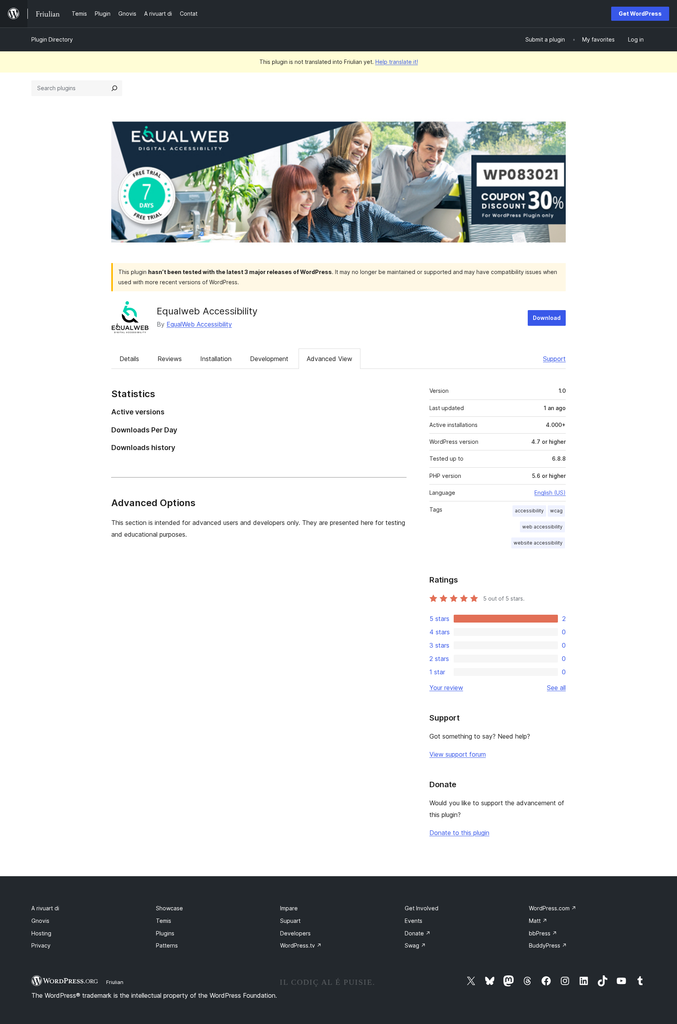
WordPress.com (552, 908)
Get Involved (421, 908)
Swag (415, 945)
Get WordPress (640, 13)
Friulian (114, 982)
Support (554, 359)
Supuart (290, 920)
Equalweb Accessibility (207, 311)
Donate (418, 933)
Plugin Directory (52, 39)
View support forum (457, 754)
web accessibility (542, 527)
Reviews (169, 359)
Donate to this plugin (459, 833)
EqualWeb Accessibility (199, 324)
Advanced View (329, 359)
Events (413, 920)
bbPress (543, 933)
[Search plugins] (114, 88)
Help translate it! (396, 61)
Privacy (41, 945)
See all (556, 688)
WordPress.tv (301, 945)
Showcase (169, 908)
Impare (289, 908)
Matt (538, 920)
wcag (556, 511)
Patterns (167, 945)
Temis (163, 920)
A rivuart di (45, 908)
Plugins (165, 933)
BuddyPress (548, 945)
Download (547, 317)
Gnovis (40, 920)
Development (269, 359)
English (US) (550, 492)
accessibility (529, 511)
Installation (216, 359)
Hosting (41, 933)
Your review (446, 688)
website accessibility (538, 543)
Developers (295, 933)
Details (129, 359)
